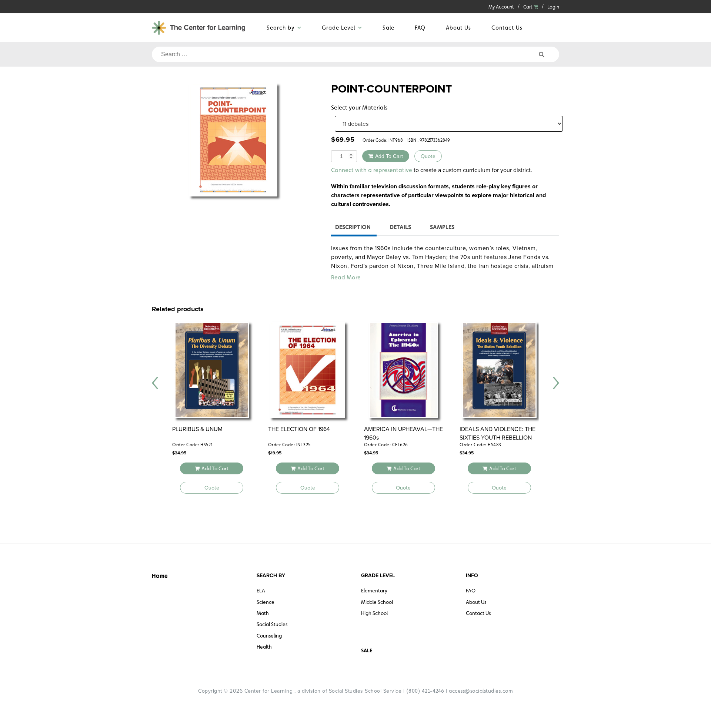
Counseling (269, 636)
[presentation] (155, 383)
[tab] (353, 228)
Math (263, 613)
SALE (366, 650)
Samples (442, 227)
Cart (528, 7)
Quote (428, 156)
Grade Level (338, 27)
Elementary (374, 590)
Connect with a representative (371, 170)
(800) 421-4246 (425, 691)
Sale (388, 27)
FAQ (420, 27)
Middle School (377, 602)
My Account (501, 7)
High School (374, 613)
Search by (280, 27)
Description (353, 227)
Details (400, 227)
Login (553, 7)
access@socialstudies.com (481, 691)
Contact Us (507, 27)
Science (265, 602)
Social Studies (272, 624)
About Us (458, 27)
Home (160, 575)
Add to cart (389, 156)
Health (264, 647)
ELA (261, 590)
